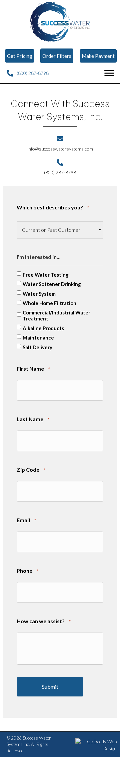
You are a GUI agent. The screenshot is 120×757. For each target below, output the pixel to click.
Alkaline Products (43, 328)
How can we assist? (43, 621)
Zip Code (31, 469)
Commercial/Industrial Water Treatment (56, 315)
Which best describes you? (52, 207)
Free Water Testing (46, 275)
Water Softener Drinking (52, 284)
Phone (27, 570)
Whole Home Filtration (49, 303)
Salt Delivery (37, 347)
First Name (33, 368)
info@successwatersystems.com (60, 149)
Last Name (33, 419)
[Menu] (109, 73)
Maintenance (38, 338)
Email (26, 520)
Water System (39, 294)
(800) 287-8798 (33, 73)
